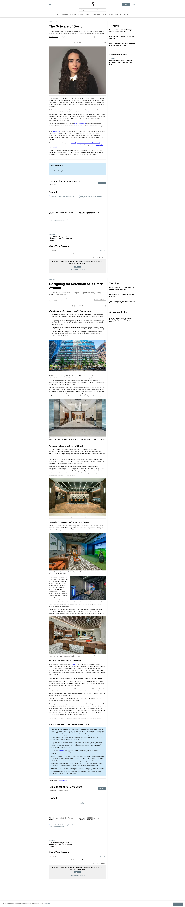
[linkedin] (75, 42)
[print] (105, 42)
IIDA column (56, 131)
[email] (82, 42)
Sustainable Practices (76, 14)
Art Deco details (99, 760)
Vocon (74, 664)
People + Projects (107, 14)
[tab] (53, 250)
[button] (50, 4)
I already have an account (77, 269)
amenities (61, 750)
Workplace (52, 279)
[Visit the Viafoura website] (102, 257)
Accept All (178, 904)
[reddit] (80, 42)
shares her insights (80, 123)
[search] (53, 4)
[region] (77, 254)
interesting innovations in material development (85, 143)
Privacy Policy (47, 903)
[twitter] (77, 42)
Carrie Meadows (62, 780)
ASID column (90, 112)
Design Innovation (62, 14)
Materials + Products (121, 14)
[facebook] (72, 42)
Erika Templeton (53, 37)
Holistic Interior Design (93, 14)
